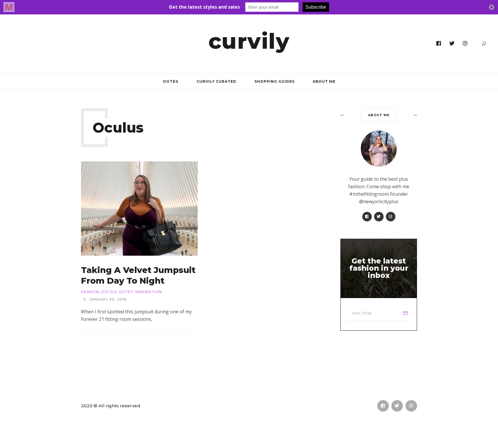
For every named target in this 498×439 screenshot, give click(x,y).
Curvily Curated (216, 81)
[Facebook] (438, 43)
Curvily (249, 41)
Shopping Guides (274, 81)
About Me (324, 81)
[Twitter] (452, 43)
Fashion (90, 292)
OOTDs (170, 81)
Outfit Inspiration (140, 292)
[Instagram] (465, 43)
